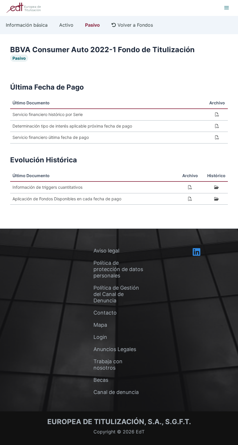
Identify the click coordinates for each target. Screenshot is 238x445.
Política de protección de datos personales (118, 269)
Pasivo (92, 25)
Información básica (27, 25)
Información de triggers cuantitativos (47, 187)
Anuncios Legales (114, 349)
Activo (66, 25)
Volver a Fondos (134, 25)
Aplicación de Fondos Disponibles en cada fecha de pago (66, 198)
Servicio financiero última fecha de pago (50, 137)
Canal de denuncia (116, 392)
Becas (100, 380)
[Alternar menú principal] (226, 7)
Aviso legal (106, 251)
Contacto (105, 313)
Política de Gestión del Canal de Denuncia (116, 294)
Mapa (100, 325)
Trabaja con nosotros (107, 364)
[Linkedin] (196, 252)
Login (100, 337)
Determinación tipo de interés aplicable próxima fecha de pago (72, 125)
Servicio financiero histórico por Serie (47, 114)
